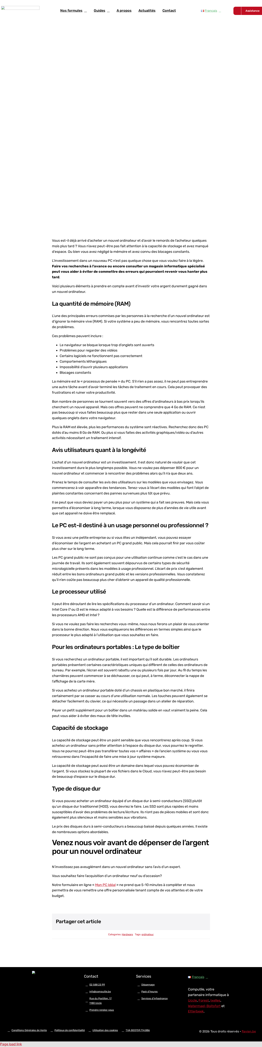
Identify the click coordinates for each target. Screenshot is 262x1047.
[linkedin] (47, 985)
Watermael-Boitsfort (204, 1006)
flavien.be (249, 1031)
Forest (204, 1000)
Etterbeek (196, 1011)
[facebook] (33, 985)
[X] (182, 922)
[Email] (202, 922)
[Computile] (20, 8)
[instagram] (40, 985)
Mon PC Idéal (105, 885)
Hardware (127, 934)
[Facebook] (175, 922)
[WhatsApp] (195, 922)
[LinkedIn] (188, 922)
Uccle (192, 1000)
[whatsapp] (54, 985)
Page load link (11, 1044)
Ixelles (215, 1000)
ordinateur (148, 934)
